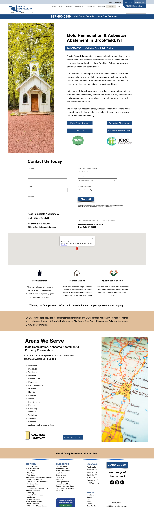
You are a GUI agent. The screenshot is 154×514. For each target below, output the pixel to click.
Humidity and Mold (63, 484)
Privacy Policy (108, 206)
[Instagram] (117, 482)
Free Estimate (109, 16)
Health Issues (61, 473)
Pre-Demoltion (32, 484)
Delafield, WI (92, 475)
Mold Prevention (62, 468)
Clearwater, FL (93, 480)
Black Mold (30, 471)
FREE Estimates (32, 466)
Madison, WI (92, 469)
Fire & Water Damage (34, 501)
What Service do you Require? (88, 168)
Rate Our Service (93, 506)
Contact (89, 497)
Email (29, 176)
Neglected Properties (35, 495)
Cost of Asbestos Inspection (37, 482)
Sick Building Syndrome (65, 488)
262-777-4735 (38, 438)
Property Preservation (39, 350)
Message (31, 196)
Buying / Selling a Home (65, 486)
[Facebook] (112, 482)
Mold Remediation (36, 346)
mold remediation (75, 305)
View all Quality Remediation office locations (76, 453)
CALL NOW (38, 434)
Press (89, 501)
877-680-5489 (61, 16)
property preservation (101, 305)
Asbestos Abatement (33, 477)
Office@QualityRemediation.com (42, 227)
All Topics (59, 490)
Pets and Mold (61, 466)
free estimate (46, 290)
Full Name (31, 168)
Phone (30, 186)
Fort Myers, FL (93, 483)
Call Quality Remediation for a (88, 16)
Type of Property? (83, 177)
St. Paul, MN (92, 477)
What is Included (33, 504)
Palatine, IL (91, 467)
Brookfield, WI (92, 472)
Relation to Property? (85, 186)
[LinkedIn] (122, 482)
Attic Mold (30, 473)
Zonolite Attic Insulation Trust (37, 488)
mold (69, 287)
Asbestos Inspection (34, 479)
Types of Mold (61, 475)
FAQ (88, 499)
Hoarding (30, 493)
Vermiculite (31, 486)
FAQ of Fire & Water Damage (37, 506)
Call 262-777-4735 (39, 218)
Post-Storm (31, 475)
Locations (90, 495)
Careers (90, 504)
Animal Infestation (33, 499)
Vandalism (31, 497)
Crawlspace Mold (62, 482)
